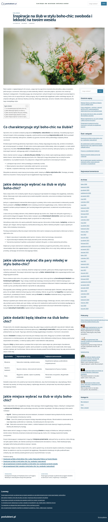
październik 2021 (86, 246)
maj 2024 (83, 205)
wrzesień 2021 (85, 249)
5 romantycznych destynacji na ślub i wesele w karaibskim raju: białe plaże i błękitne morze (28, 503)
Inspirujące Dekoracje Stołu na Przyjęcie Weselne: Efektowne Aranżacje (92, 372)
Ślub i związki (40, 3)
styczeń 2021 (84, 273)
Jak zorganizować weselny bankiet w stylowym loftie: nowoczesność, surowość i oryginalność (92, 162)
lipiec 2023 (84, 217)
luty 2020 (83, 306)
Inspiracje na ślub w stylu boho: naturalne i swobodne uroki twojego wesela (91, 384)
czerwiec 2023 (85, 220)
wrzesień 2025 (85, 196)
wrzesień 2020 (85, 285)
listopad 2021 (85, 243)
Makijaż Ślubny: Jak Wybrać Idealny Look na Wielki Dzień (91, 103)
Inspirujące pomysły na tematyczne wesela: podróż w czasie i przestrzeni (23, 500)
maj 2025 (83, 199)
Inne (46, 3)
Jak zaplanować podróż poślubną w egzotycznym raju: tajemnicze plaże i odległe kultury (92, 145)
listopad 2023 (85, 214)
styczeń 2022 (84, 237)
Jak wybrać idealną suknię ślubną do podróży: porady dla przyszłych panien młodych (90, 358)
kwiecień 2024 (85, 208)
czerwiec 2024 (85, 202)
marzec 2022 (84, 232)
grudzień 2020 (85, 276)
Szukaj (103, 3)
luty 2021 (83, 270)
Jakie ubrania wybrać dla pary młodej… (17, 112)
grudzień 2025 (85, 190)
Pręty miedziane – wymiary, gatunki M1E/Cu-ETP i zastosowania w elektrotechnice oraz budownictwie (91, 109)
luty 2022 (83, 235)
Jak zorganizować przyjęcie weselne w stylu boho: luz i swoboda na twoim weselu (30, 464)
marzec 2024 (84, 211)
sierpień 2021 (85, 252)
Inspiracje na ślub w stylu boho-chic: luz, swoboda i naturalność (24, 461)
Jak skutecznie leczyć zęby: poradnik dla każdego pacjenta (91, 115)
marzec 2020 (84, 303)
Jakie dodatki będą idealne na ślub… (16, 115)
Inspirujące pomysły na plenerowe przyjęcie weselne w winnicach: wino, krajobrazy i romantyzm (57, 475)
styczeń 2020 (84, 309)
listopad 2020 (85, 279)
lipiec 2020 (84, 291)
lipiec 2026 (84, 184)
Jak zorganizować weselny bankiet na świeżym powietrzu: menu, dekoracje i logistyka (26, 508)
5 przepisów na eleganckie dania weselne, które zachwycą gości (20, 505)
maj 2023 (83, 223)
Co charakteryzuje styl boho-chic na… (16, 108)
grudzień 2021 (85, 240)
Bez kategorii (51, 3)
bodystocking (85, 352)
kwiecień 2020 (85, 300)
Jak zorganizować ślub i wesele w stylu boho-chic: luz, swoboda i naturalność (29, 466)
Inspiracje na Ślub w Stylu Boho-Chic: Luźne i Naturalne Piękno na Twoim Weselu (30, 459)
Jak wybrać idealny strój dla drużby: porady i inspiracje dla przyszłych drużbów (24, 498)
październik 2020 (86, 282)
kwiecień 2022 (85, 229)
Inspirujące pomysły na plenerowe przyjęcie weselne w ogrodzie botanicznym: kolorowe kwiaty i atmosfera (33, 495)
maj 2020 (83, 297)
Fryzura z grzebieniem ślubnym (90, 151)
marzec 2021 (84, 267)
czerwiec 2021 (85, 258)
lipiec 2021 (84, 255)
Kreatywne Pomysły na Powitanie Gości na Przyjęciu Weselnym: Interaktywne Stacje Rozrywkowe (20, 475)
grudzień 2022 (85, 226)
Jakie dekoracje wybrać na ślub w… (15, 110)
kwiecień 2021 (85, 264)
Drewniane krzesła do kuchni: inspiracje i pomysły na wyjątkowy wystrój (91, 125)
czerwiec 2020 (85, 294)
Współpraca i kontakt (62, 3)
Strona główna (102, 517)
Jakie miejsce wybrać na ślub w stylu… (16, 117)
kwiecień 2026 (85, 187)
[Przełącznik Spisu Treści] (26, 106)
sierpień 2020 (85, 288)
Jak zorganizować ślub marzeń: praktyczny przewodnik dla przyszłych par (91, 341)
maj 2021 (83, 261)
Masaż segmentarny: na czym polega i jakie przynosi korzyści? (92, 119)
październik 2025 (86, 193)
